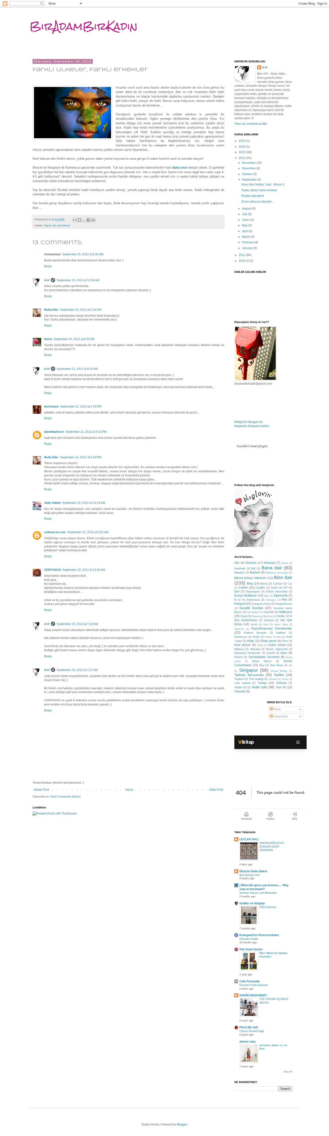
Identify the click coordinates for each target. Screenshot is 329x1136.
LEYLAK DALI (248, 839)
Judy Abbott (52, 503)
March (246, 236)
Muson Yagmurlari (276, 649)
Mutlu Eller (51, 309)
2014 (242, 146)
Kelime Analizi (273, 637)
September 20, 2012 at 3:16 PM (80, 309)
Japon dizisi (281, 624)
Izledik (253, 624)
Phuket (238, 657)
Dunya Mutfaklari (245, 595)
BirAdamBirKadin (84, 26)
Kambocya (240, 636)
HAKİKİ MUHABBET (253, 995)
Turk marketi (242, 683)
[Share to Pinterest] (93, 219)
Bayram (255, 572)
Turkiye (262, 683)
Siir (290, 665)
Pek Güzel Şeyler (251, 949)
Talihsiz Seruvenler (249, 675)
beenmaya (51, 406)
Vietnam (281, 683)
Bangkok (239, 572)
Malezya (239, 649)
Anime (284, 563)
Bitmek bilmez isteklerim (250, 578)
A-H (46, 280)
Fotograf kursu (283, 603)
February (248, 242)
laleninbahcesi (54, 431)
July (245, 214)
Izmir (265, 624)
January (247, 248)
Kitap (250, 641)
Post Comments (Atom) (65, 796)
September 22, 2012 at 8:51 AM (87, 532)
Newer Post (41, 789)
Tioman (273, 679)
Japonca (239, 628)
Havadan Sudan (248, 938)
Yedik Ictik (259, 687)
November (249, 168)
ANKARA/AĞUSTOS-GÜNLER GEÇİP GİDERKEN (272, 846)
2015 (242, 141)
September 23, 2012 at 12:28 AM (83, 569)
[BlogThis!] (79, 219)
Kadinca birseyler (255, 632)
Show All (287, 1071)
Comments (280, 716)
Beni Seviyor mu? (249, 874)
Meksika (255, 649)
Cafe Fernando (249, 981)
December (249, 162)
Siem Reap (276, 665)
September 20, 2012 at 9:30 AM (82, 254)
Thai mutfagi (256, 678)
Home (129, 789)
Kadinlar (281, 632)
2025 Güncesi (267, 907)
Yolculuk (239, 691)
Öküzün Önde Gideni (253, 871)
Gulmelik (268, 612)
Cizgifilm (260, 587)
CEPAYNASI (52, 569)
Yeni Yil (281, 687)
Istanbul (268, 620)
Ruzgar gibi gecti (253, 195)
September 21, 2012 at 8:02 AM (77, 369)
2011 (242, 255)
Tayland (238, 678)
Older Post (216, 789)
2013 (242, 152)
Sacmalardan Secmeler (264, 657)
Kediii (256, 636)
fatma (48, 339)
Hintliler (281, 616)
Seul (261, 665)
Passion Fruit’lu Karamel (253, 985)
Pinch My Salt (248, 1027)
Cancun (277, 583)
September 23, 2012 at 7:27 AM (77, 670)
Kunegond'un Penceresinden (259, 935)
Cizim (274, 587)
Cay (290, 583)
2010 (242, 261)
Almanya (269, 563)
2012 (242, 158)
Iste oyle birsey (61, 225)
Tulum (285, 679)
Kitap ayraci (269, 641)
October (247, 174)
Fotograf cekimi (261, 603)
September (249, 179)
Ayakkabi (239, 568)
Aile (236, 563)
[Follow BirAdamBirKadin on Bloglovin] (253, 546)
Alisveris (250, 563)
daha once (180, 167)
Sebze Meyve (262, 661)
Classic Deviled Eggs (251, 1031)
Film (284, 599)
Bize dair (283, 577)
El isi (237, 599)
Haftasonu (285, 612)
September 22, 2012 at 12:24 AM (83, 503)
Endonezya (253, 599)
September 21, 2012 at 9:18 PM (80, 457)
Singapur (248, 670)
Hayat (47, 225)
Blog (250, 583)
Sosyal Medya (279, 671)
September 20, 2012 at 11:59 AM (78, 280)
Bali (253, 568)
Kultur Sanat (277, 645)
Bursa (263, 583)
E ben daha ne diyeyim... (258, 201)
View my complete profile (250, 123)
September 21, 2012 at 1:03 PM (80, 406)
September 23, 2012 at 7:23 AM (77, 624)
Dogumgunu (253, 591)
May (245, 225)
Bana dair (272, 567)
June (245, 220)
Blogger (182, 1124)
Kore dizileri (242, 645)
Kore (285, 640)
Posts (277, 709)
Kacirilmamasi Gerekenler (271, 628)
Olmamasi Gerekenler (247, 652)
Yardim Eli (240, 687)
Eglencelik (281, 595)
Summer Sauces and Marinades (258, 892)
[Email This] (74, 219)
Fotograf (239, 603)
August (247, 208)
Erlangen (271, 599)
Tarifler (279, 675)
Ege (266, 595)
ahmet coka (247, 1041)
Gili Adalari (253, 612)
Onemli (270, 652)
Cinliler (243, 587)
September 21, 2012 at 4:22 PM (85, 431)
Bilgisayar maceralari (276, 572)
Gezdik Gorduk (251, 608)
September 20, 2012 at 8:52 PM (74, 339)
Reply (48, 266)
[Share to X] (84, 219)
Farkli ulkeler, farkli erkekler (259, 190)
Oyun (283, 653)
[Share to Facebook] (88, 219)
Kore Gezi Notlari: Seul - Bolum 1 (263, 184)
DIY (285, 587)
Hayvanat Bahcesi (262, 616)
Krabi (260, 645)
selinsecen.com (55, 532)
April (245, 231)
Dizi (236, 591)
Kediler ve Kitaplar (252, 903)
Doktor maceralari (277, 591)
